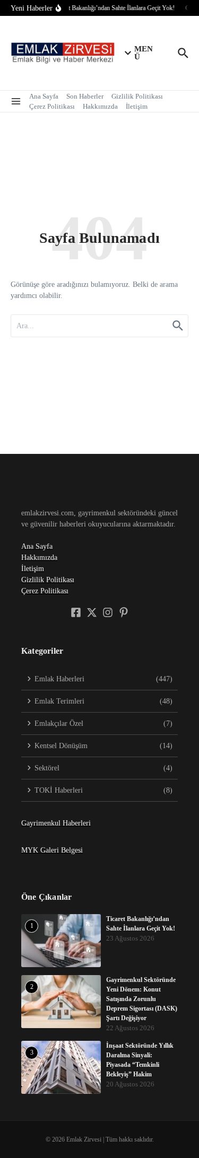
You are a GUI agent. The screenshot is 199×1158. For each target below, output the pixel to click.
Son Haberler (84, 96)
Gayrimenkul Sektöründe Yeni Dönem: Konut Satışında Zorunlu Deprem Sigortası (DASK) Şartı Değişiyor (141, 999)
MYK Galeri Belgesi (52, 850)
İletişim (137, 106)
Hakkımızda (100, 106)
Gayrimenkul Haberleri (56, 823)
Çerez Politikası (52, 106)
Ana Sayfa (43, 96)
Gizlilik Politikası (137, 96)
